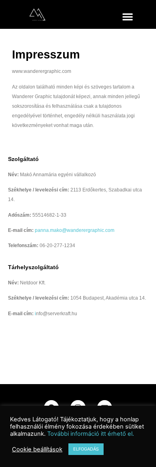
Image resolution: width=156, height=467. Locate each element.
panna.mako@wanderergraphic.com (74, 230)
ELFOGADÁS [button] (86, 449)
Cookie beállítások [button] (37, 449)
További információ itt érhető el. (90, 433)
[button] (127, 16)
